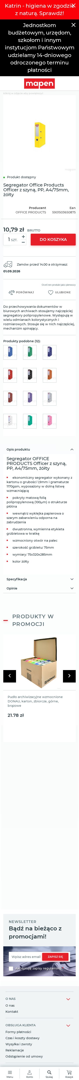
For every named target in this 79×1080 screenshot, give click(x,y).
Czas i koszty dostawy (22, 1038)
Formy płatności (18, 1032)
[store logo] (39, 83)
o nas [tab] (10, 999)
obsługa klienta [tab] (20, 1025)
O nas (9, 1005)
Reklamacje (14, 1050)
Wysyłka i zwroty (18, 1044)
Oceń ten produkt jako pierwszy (59, 284)
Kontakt (11, 1012)
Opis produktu (18, 449)
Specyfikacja (17, 579)
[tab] (39, 449)
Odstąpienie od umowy (24, 1056)
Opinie (12, 588)
